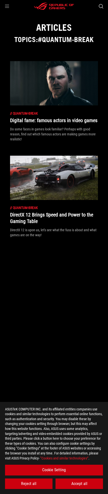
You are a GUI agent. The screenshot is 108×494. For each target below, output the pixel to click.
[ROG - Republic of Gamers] (54, 6)
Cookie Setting (54, 469)
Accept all (79, 483)
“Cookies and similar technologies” (64, 458)
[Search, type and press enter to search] (101, 6)
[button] (7, 6)
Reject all (28, 483)
